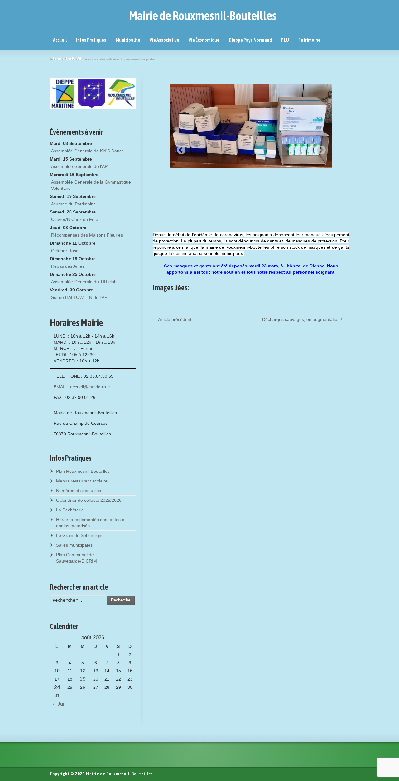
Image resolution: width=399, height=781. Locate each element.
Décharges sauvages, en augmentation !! (305, 319)
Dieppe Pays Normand (250, 40)
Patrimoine (309, 40)
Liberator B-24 (67, 58)
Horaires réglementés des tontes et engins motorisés (91, 522)
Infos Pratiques (91, 40)
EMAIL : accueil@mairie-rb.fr (82, 386)
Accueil (60, 40)
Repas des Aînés (67, 266)
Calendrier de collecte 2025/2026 (89, 500)
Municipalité (128, 40)
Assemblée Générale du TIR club (84, 281)
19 (82, 679)
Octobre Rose (65, 250)
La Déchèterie (70, 509)
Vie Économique (204, 40)
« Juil (57, 704)
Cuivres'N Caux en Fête (74, 219)
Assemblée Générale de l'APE (80, 166)
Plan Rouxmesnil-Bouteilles (83, 471)
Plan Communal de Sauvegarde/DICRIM (76, 557)
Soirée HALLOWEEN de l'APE (80, 297)
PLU (285, 40)
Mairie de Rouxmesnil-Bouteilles (202, 15)
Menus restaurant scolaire (82, 480)
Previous (179, 148)
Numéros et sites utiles (78, 490)
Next (319, 148)
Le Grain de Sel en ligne (80, 535)
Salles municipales (74, 545)
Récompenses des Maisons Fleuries (87, 234)
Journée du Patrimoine (73, 203)
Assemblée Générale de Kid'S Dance (87, 150)
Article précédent (172, 319)
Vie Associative (164, 40)
